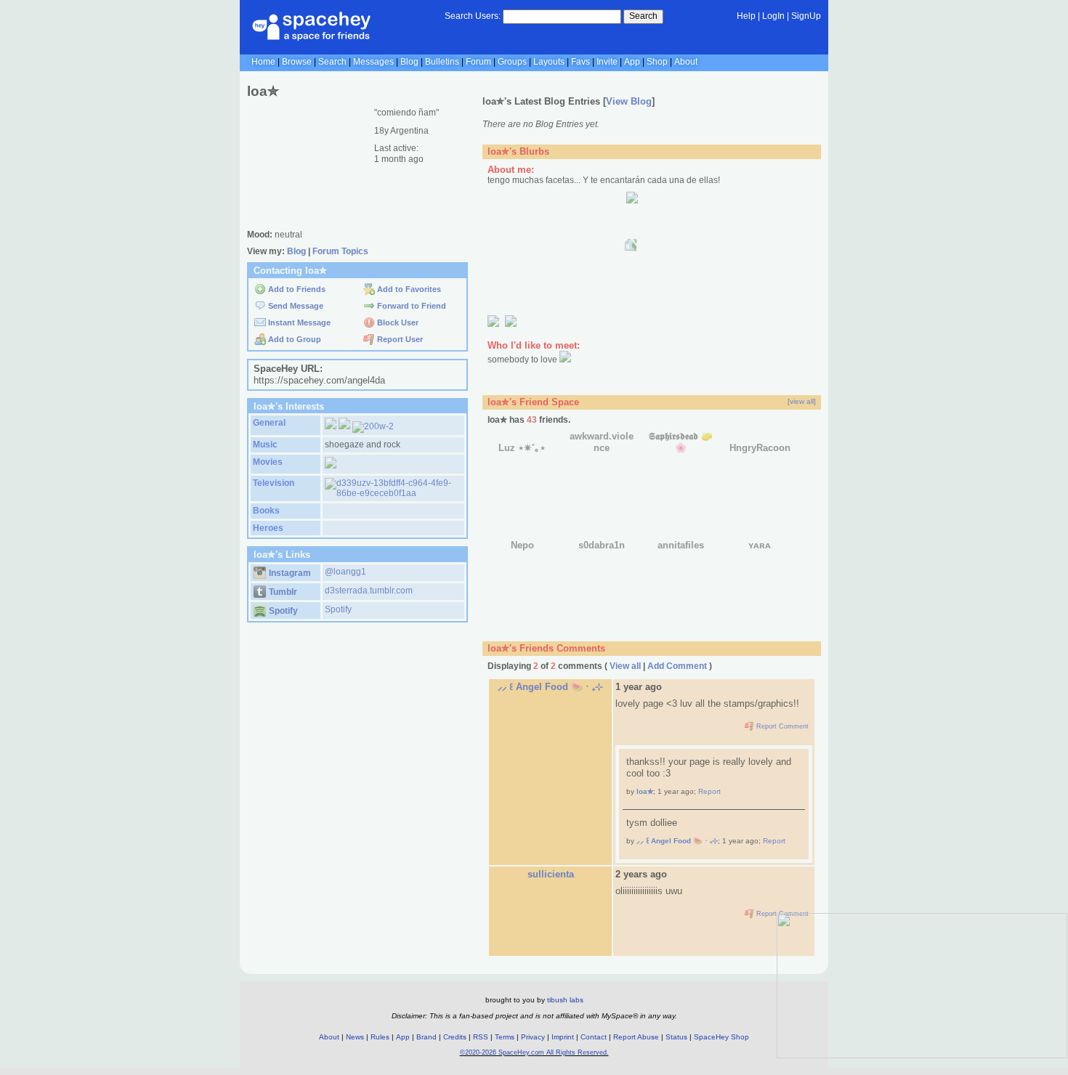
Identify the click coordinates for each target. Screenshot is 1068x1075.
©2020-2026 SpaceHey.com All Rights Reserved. (534, 1052)
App (632, 62)
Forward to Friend (410, 305)
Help (746, 16)
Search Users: (473, 16)
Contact (593, 1037)
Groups (512, 62)
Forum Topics (340, 251)
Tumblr (282, 592)
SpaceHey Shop (721, 1037)
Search (643, 16)
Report (709, 791)
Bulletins (442, 62)
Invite (607, 62)
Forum (478, 62)
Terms (504, 1037)
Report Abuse (636, 1037)
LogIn (773, 16)
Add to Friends (295, 289)
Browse (297, 62)
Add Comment (677, 666)
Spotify (282, 611)
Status (676, 1037)
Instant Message (298, 322)
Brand (426, 1037)
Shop (657, 62)
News (355, 1037)
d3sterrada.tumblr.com (369, 590)
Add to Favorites (408, 289)
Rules (380, 1037)
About (685, 62)
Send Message (294, 305)
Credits (454, 1037)
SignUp (806, 16)
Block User (396, 322)
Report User (399, 339)
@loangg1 (345, 572)
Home (263, 62)
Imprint (562, 1037)
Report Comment (781, 726)
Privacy (533, 1037)
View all (625, 666)
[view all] (802, 401)
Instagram (289, 573)
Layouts (549, 62)
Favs (580, 62)
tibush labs (565, 1000)
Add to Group (293, 339)
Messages (373, 62)
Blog (409, 62)
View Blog (629, 101)
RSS (480, 1037)
